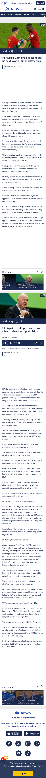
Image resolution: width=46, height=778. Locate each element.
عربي (40, 9)
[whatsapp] (37, 744)
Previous (42, 271)
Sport (5, 68)
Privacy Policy (37, 766)
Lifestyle (42, 14)
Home (3, 14)
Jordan (10, 14)
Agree (23, 773)
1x (11, 343)
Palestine (18, 14)
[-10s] (35, 343)
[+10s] (40, 343)
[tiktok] (28, 753)
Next (38, 271)
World (34, 14)
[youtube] (19, 753)
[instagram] (28, 744)
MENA (26, 14)
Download (40, 3)
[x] (18, 744)
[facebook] (9, 744)
